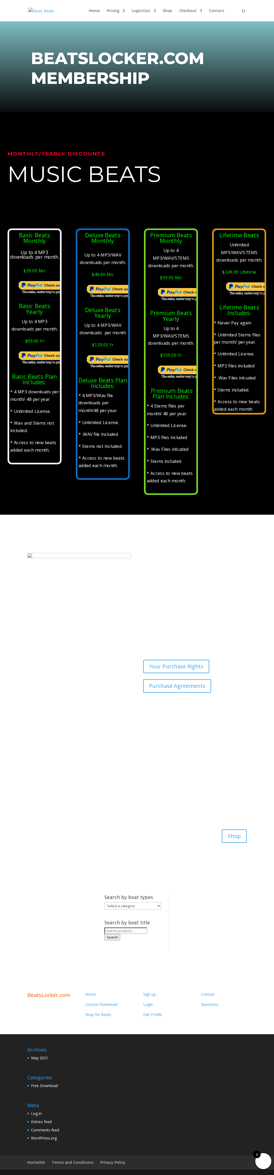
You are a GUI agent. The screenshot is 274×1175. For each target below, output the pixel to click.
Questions (210, 1004)
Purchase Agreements (177, 685)
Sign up (149, 994)
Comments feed (45, 1130)
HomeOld (36, 1162)
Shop (167, 11)
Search (112, 937)
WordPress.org (44, 1138)
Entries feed (41, 1121)
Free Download (44, 1085)
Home (94, 11)
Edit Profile (152, 1014)
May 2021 (39, 1057)
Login (148, 1004)
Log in (36, 1113)
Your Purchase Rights (176, 666)
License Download (101, 1004)
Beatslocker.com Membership (117, 68)
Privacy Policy (112, 1162)
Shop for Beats (98, 1014)
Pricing (113, 11)
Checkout (188, 11)
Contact (216, 11)
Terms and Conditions (72, 1162)
